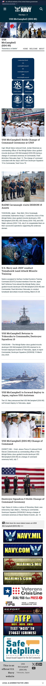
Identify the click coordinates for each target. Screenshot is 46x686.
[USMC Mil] (23, 563)
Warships (22, 15)
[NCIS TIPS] (23, 607)
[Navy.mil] (23, 535)
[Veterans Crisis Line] (23, 592)
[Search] (41, 9)
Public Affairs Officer (17, 92)
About (41, 49)
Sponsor (28, 105)
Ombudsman (28, 91)
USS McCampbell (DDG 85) (9, 42)
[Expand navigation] (5, 9)
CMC (17, 105)
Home (25, 49)
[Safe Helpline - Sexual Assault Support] (23, 648)
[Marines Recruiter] (23, 577)
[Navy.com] (23, 549)
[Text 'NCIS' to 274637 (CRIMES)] (23, 624)
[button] (10, 4)
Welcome (33, 49)
